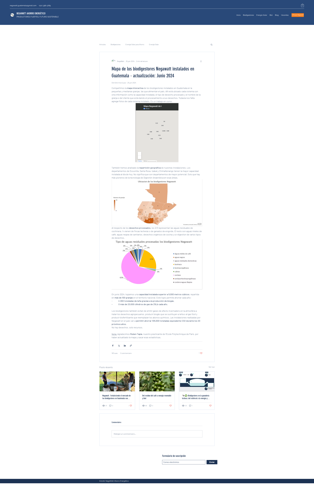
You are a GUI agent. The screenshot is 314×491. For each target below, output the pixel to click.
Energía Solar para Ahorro (134, 44)
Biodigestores (116, 44)
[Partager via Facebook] (113, 345)
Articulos (102, 44)
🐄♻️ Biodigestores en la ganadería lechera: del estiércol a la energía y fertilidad (195, 397)
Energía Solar (154, 44)
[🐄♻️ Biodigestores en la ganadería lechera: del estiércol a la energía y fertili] (197, 381)
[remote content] (157, 133)
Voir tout (212, 367)
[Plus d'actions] (200, 61)
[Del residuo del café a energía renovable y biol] (157, 381)
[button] (302, 5)
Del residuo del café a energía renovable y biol (156, 397)
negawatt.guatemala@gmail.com (23, 5)
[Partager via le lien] (131, 345)
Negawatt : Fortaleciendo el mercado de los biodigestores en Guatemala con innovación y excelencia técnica (116, 397)
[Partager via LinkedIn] (125, 345)
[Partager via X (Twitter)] (119, 345)
